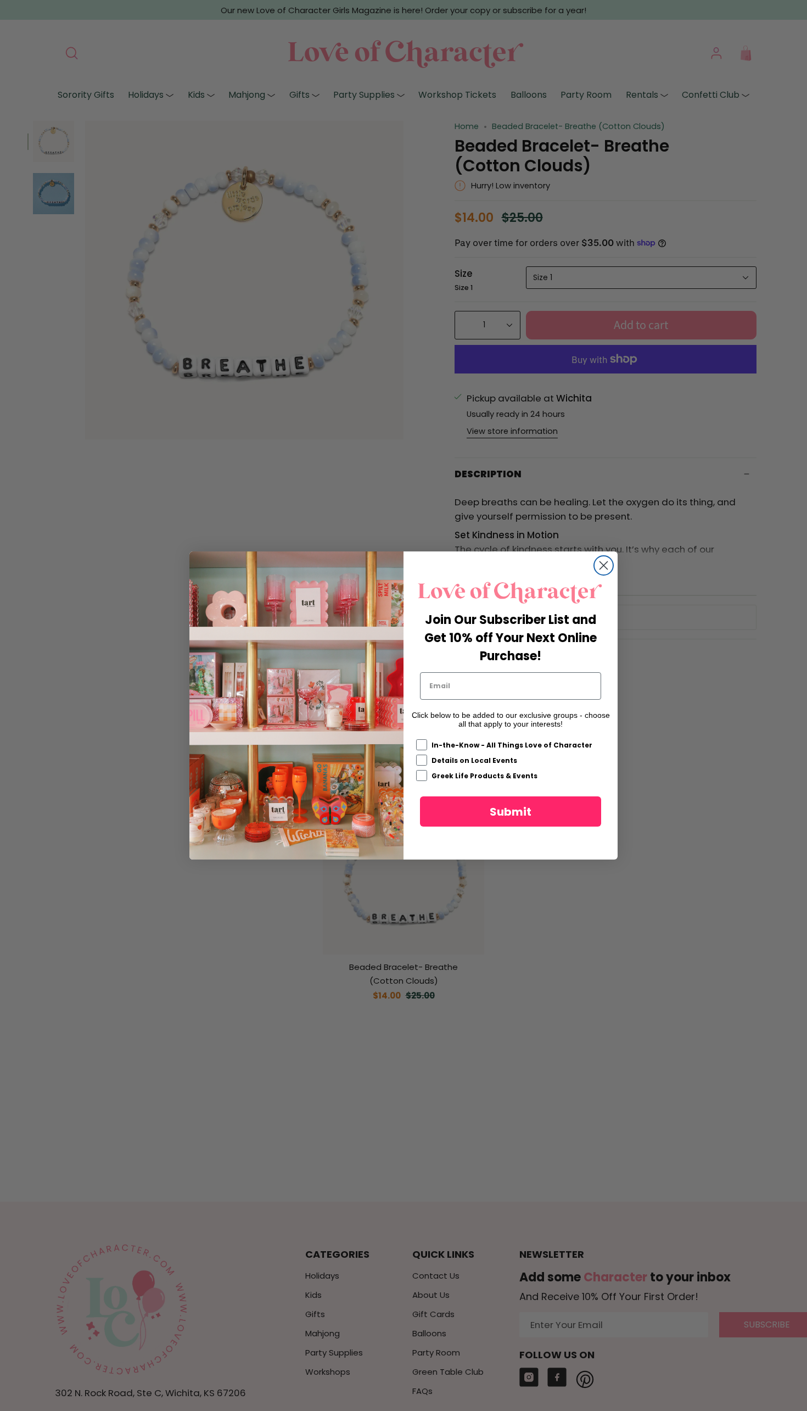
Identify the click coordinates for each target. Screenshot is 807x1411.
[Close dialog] (603, 565)
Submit (510, 811)
